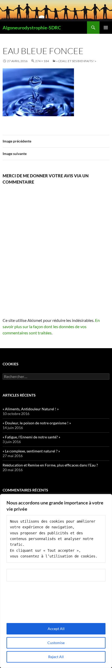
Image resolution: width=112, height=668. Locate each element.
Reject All (56, 656)
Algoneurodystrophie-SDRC (32, 27)
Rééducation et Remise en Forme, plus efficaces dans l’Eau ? (50, 465)
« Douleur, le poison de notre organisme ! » (37, 423)
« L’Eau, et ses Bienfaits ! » (76, 61)
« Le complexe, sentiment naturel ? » (31, 451)
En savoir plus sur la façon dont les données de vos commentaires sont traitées (51, 326)
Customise (56, 642)
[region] (56, 581)
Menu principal (105, 27)
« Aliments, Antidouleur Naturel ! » (31, 409)
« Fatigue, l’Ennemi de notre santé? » (31, 437)
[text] (56, 539)
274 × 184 (42, 61)
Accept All (56, 628)
